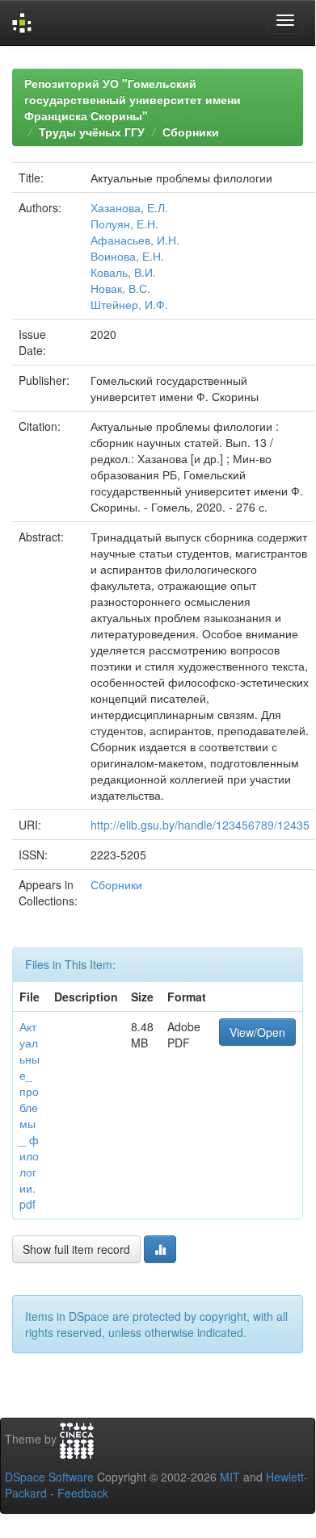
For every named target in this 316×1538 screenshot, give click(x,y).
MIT (230, 1477)
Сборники (190, 131)
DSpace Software (49, 1477)
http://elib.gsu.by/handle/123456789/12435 (200, 825)
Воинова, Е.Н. (127, 256)
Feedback (82, 1493)
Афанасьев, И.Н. (135, 240)
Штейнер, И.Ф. (129, 304)
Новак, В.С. (120, 288)
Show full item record (76, 1249)
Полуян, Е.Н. (124, 223)
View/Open (257, 1032)
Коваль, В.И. (123, 272)
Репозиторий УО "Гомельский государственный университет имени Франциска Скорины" (132, 99)
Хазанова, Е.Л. (129, 207)
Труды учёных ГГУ (92, 131)
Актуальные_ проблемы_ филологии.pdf (29, 1115)
